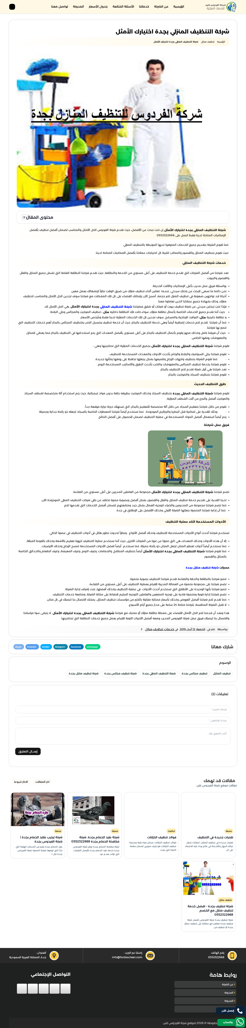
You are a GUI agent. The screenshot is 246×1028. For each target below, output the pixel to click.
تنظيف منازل (225, 900)
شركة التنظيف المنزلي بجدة (159, 673)
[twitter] (55, 989)
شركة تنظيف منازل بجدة (202, 567)
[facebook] (65, 989)
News (229, 831)
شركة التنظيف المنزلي (115, 306)
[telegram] (22, 989)
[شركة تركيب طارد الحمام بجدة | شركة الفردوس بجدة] (37, 809)
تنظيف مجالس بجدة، (194, 673)
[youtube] (44, 989)
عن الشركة (161, 6)
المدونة (78, 6)
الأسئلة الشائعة (123, 6)
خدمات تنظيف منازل (159, 629)
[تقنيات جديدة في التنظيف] (208, 809)
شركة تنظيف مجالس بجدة (120, 673)
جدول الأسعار (98, 6)
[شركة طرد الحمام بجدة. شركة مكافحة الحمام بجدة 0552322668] (94, 809)
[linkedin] (33, 989)
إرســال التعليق (27, 751)
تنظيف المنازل (222, 673)
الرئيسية (178, 6)
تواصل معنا (59, 6)
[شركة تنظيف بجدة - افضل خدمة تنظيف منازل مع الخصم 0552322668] (208, 878)
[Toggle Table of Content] (23, 217)
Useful (171, 831)
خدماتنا (144, 6)
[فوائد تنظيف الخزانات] (151, 809)
